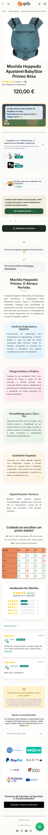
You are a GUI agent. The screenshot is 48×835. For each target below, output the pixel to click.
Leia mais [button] (8, 651)
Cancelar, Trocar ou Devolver (24, 804)
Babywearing (14, 11)
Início (4, 11)
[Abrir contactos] (40, 827)
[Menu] (3, 4)
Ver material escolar (22, 211)
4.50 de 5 (31, 593)
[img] (9, 636)
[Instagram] (21, 830)
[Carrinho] (45, 4)
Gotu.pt (27, 820)
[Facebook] (17, 830)
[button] (8, 82)
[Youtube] (26, 830)
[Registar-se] (41, 733)
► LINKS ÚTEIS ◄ (24, 825)
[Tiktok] (30, 830)
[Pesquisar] (8, 4)
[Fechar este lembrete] (43, 198)
